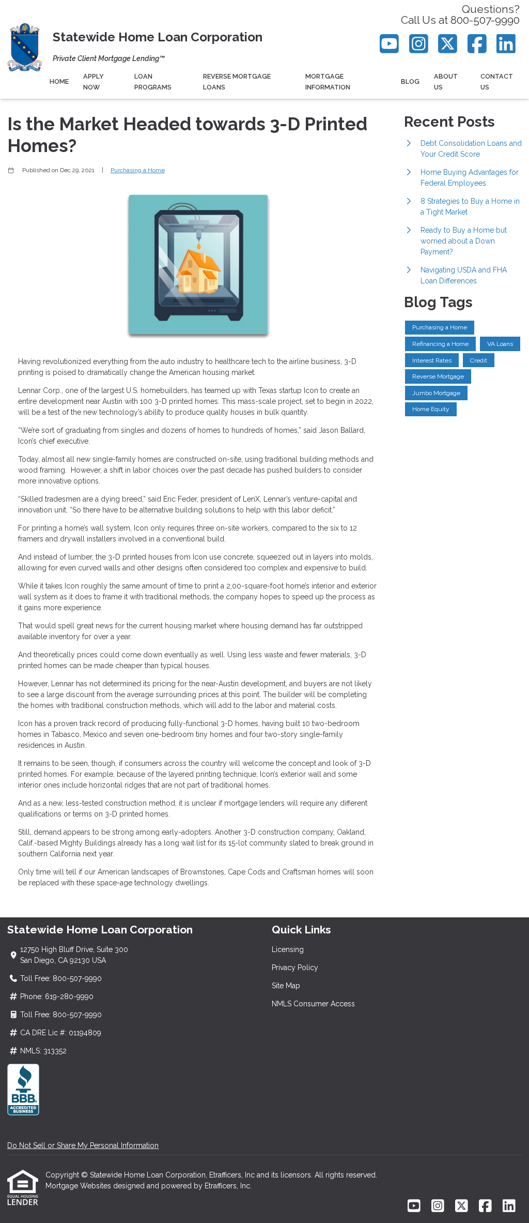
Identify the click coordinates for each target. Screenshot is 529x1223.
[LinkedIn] (506, 44)
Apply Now (93, 81)
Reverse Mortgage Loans (237, 81)
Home (59, 81)
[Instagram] (418, 44)
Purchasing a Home (138, 170)
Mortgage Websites (79, 1186)
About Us (446, 81)
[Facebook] (477, 44)
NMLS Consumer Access (313, 1004)
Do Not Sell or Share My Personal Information (83, 1145)
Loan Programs (153, 81)
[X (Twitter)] (448, 44)
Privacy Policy (295, 967)
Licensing (288, 949)
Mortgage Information (327, 81)
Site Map (286, 986)
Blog (410, 81)
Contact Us (496, 81)
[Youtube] (389, 44)
